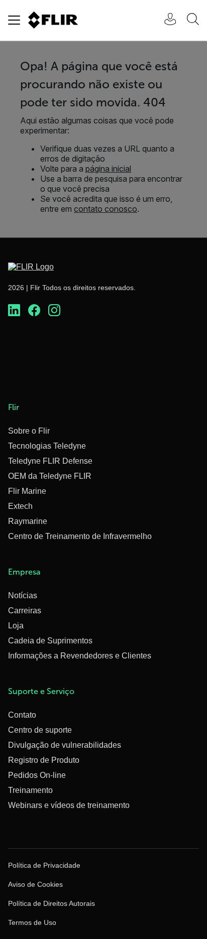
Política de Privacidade (44, 865)
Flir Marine (27, 491)
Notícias (22, 595)
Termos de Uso (32, 922)
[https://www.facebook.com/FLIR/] (34, 311)
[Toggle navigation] (14, 20)
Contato (22, 715)
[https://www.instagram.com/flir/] (54, 311)
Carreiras (24, 610)
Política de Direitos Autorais (51, 903)
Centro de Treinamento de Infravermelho (80, 536)
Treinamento (30, 790)
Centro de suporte (40, 730)
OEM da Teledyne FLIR (49, 476)
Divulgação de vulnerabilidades (64, 745)
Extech (20, 506)
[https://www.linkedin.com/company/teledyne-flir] (14, 311)
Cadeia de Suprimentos (50, 640)
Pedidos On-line (37, 775)
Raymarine (27, 521)
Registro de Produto (43, 760)
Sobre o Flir (29, 431)
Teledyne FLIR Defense (50, 461)
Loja (16, 625)
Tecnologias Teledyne (47, 446)
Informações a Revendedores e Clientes (79, 655)
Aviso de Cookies (35, 884)
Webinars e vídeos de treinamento (69, 805)
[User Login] (164, 20)
